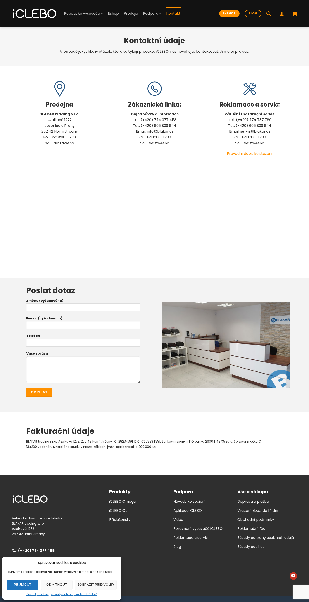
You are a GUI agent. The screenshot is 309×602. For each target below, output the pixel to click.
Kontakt (173, 13)
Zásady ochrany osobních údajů (74, 594)
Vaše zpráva (37, 353)
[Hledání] (268, 13)
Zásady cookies (37, 594)
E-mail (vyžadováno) (44, 318)
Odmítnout (56, 584)
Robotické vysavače (82, 13)
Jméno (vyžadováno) (45, 300)
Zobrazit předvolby (95, 584)
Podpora (150, 13)
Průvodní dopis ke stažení (249, 153)
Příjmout (22, 584)
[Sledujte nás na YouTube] (293, 576)
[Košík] (294, 14)
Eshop (113, 13)
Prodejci (131, 13)
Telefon (33, 335)
